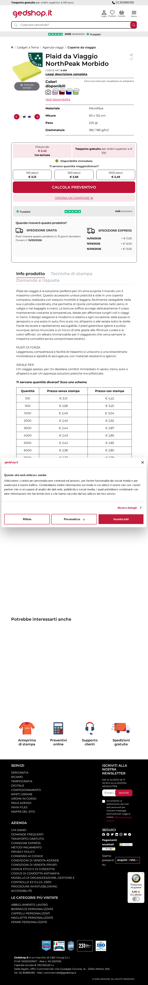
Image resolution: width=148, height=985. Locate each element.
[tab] (30, 274)
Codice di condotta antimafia (35, 873)
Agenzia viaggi (53, 47)
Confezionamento (26, 790)
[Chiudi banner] (142, 462)
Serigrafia (19, 772)
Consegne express (26, 843)
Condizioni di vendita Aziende (35, 860)
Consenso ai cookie (27, 856)
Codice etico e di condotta (33, 869)
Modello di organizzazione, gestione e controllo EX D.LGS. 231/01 (43, 880)
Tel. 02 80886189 (24, 972)
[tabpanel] (74, 382)
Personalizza (72, 519)
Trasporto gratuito (27, 838)
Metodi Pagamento (26, 847)
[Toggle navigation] (134, 12)
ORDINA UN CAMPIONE (72, 198)
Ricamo (17, 777)
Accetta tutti (121, 519)
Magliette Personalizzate (32, 917)
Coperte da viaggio (82, 47)
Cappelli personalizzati (30, 913)
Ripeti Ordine (21, 794)
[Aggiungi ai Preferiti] (131, 59)
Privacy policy (23, 851)
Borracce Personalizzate (32, 909)
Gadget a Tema (28, 47)
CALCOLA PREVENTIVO (74, 187)
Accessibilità (21, 890)
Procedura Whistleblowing (34, 886)
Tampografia (21, 781)
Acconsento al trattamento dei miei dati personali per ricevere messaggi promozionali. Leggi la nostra (119, 810)
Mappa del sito (23, 811)
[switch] (136, 899)
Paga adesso (21, 803)
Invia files (19, 807)
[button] (57, 99)
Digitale (17, 785)
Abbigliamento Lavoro (29, 904)
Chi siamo (18, 830)
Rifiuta (27, 519)
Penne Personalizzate (29, 922)
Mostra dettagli (127, 507)
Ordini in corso (23, 798)
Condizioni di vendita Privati (34, 864)
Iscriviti (124, 793)
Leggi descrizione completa (66, 74)
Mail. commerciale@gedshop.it (56, 972)
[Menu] (142, 874)
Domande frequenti (27, 834)
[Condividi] (131, 54)
